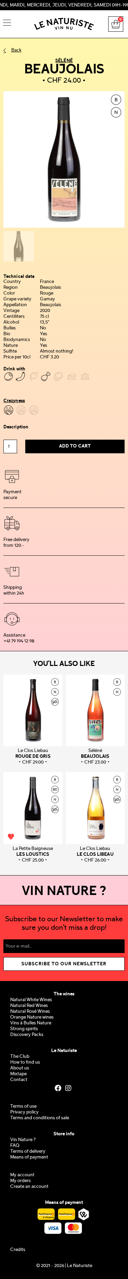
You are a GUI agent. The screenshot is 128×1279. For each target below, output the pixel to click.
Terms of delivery (27, 1151)
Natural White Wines (31, 1000)
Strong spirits (24, 1029)
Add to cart (75, 446)
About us (19, 1068)
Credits (17, 1250)
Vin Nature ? (22, 1140)
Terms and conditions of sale (39, 1118)
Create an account (29, 1187)
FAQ (14, 1146)
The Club (19, 1057)
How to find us (25, 1062)
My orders (20, 1181)
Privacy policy (24, 1112)
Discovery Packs (26, 1035)
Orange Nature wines (32, 1017)
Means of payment (29, 1157)
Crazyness (14, 400)
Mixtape (18, 1074)
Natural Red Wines (29, 1006)
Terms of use (23, 1106)
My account (22, 1175)
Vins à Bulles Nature (30, 1023)
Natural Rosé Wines (30, 1011)
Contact (18, 1080)
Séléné (64, 60)
